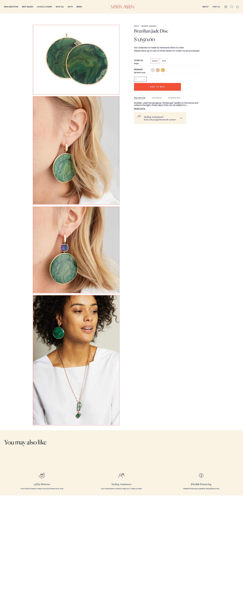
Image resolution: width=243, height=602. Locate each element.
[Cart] (237, 7)
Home (136, 26)
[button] (44, 7)
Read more (139, 109)
